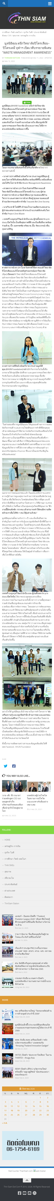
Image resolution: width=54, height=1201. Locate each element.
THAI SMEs (9, 865)
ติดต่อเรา (9, 897)
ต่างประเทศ (10, 891)
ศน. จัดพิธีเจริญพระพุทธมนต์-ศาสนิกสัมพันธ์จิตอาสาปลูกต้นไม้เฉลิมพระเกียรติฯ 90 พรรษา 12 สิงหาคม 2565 (32, 966)
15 (40, 1106)
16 (48, 1106)
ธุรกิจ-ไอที (28, 32)
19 (18, 1110)
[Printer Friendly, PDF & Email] (27, 102)
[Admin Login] (34, 1193)
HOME (7, 840)
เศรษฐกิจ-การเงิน (28, 35)
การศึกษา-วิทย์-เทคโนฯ (12, 32)
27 (26, 1115)
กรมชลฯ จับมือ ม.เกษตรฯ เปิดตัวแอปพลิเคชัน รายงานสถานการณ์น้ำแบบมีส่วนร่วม (33, 981)
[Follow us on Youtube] (24, 1193)
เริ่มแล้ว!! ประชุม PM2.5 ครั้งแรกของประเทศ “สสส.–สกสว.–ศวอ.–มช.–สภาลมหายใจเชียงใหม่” (33, 951)
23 (48, 1110)
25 (12, 1115)
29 (40, 1115)
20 (26, 1110)
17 (5, 1110)
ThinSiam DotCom (12, 58)
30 (48, 1115)
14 (34, 1106)
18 (12, 1110)
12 (18, 1106)
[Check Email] (29, 1193)
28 (34, 1115)
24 (5, 1115)
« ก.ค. (4, 1123)
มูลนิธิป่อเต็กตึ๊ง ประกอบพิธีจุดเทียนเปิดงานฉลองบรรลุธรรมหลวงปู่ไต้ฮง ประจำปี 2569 (33, 1028)
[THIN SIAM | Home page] (27, 18)
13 (26, 1106)
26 (18, 1115)
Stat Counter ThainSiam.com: (21, 1171)
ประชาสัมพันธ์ (11, 884)
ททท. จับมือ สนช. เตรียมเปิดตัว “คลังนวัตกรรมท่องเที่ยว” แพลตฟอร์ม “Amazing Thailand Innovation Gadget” (32, 1043)
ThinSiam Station (12, 903)
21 (34, 1110)
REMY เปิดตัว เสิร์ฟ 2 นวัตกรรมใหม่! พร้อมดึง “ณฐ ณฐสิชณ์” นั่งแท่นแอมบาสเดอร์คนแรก (32, 1072)
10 (5, 1106)
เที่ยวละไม (9, 878)
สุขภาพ (16, 35)
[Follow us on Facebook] (19, 1193)
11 (12, 1106)
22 (40, 1110)
